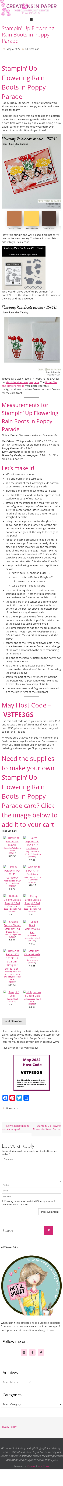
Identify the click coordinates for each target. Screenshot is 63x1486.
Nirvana (31, 1464)
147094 (12, 910)
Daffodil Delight (32, 227)
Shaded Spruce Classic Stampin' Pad (12, 932)
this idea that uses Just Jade (22, 381)
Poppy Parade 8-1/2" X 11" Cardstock (12, 881)
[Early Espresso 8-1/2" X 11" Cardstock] (32, 847)
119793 (12, 885)
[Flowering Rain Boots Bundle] (12, 844)
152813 (12, 1000)
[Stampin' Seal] (12, 995)
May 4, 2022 (13, 48)
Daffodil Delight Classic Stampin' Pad (12, 906)
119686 (32, 856)
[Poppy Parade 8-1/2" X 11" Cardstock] (12, 877)
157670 (12, 981)
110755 (32, 1003)
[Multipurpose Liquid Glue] (32, 995)
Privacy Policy (8, 1425)
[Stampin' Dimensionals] (32, 953)
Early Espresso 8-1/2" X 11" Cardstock (32, 852)
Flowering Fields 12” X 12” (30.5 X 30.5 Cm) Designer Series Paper (12, 975)
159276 (32, 881)
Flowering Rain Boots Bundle (12, 848)
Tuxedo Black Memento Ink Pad (32, 936)
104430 (32, 962)
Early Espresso (49, 227)
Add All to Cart (13, 1020)
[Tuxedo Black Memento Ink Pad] (32, 931)
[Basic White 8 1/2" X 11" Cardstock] (32, 873)
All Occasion (32, 48)
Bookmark (12, 1107)
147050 (32, 910)
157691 (12, 852)
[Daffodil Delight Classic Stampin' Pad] (12, 902)
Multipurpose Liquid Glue (32, 999)
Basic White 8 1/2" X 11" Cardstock (32, 877)
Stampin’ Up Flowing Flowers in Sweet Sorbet (47, 1125)
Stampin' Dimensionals (32, 958)
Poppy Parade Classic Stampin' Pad (32, 906)
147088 (12, 936)
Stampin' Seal (12, 998)
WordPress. (43, 1464)
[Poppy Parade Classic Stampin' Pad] (32, 902)
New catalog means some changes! (15, 1125)
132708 (32, 940)
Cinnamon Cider (14, 227)
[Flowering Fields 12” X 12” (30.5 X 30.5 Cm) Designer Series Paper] (12, 967)
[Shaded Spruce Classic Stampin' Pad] (12, 928)
